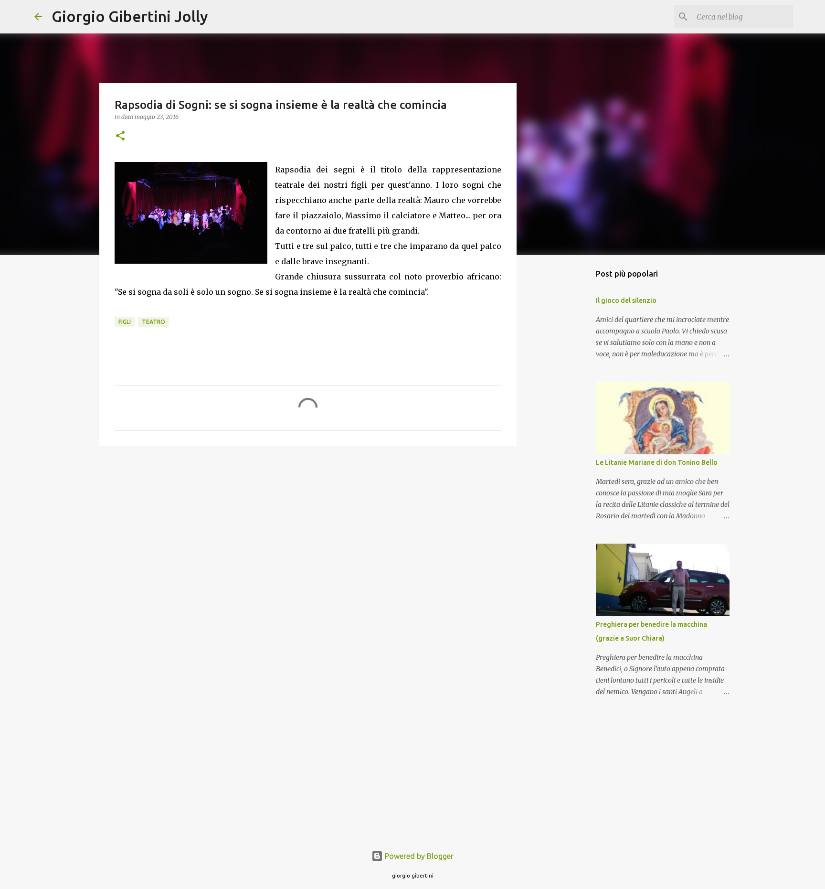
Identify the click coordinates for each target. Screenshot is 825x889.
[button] (120, 136)
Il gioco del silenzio (626, 300)
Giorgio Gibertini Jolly (130, 16)
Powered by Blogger (418, 856)
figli (124, 322)
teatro (153, 322)
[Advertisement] (307, 527)
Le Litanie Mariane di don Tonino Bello (657, 462)
